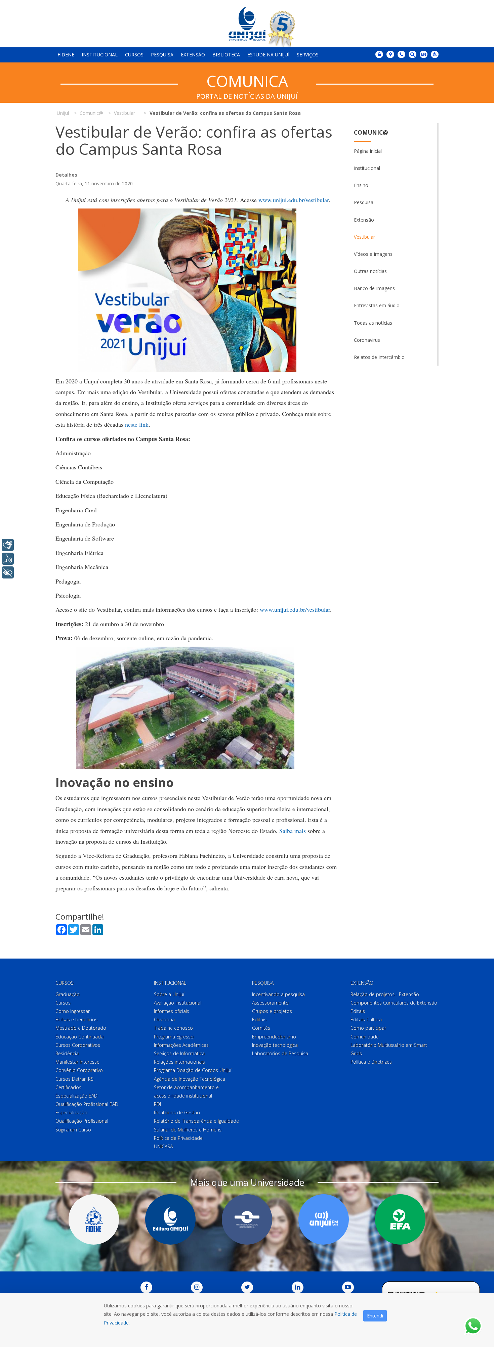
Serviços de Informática (179, 1053)
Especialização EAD (76, 1096)
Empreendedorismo (274, 1036)
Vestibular (364, 237)
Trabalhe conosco (173, 1028)
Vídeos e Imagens (373, 254)
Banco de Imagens (374, 288)
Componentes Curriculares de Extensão (394, 1003)
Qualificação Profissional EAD (86, 1104)
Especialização (71, 1112)
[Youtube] (348, 1287)
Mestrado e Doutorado (80, 1028)
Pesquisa (162, 54)
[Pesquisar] (412, 54)
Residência (67, 1053)
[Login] (379, 54)
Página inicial (368, 151)
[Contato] (401, 54)
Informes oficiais (171, 1011)
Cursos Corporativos (77, 1045)
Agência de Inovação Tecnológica (189, 1079)
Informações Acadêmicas (181, 1045)
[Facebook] (146, 1287)
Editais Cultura (366, 1019)
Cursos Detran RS (74, 1079)
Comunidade (365, 1036)
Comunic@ (371, 132)
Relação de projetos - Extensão (385, 994)
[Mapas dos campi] (390, 54)
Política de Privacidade (178, 1138)
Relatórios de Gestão (177, 1112)
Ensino (361, 185)
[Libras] (8, 545)
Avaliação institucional (177, 1003)
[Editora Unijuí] (170, 1219)
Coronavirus (367, 340)
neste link (137, 424)
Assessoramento (270, 1003)
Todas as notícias (373, 323)
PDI (157, 1104)
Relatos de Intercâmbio (379, 357)
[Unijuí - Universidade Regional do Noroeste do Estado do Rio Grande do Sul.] (247, 24)
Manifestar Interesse (77, 1062)
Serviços (308, 54)
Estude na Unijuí (268, 54)
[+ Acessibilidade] (8, 572)
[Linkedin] (297, 1287)
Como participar (368, 1028)
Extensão (193, 54)
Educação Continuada (79, 1036)
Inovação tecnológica (275, 1045)
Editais (259, 1019)
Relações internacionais (179, 1062)
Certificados (68, 1087)
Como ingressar (72, 1011)
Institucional (100, 54)
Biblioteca (226, 54)
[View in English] (423, 54)
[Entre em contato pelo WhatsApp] (473, 1326)
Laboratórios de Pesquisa (280, 1053)
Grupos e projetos (272, 1011)
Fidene (65, 54)
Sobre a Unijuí (169, 994)
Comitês (261, 1028)
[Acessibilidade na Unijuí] (435, 54)
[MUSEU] (247, 1219)
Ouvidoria (164, 1019)
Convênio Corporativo (79, 1070)
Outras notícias (370, 271)
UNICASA (163, 1146)
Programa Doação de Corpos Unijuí (192, 1070)
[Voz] (8, 559)
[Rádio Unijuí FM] (323, 1219)
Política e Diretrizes (371, 1062)
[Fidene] (94, 1219)
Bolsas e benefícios (76, 1019)
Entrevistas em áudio (377, 305)
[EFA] (400, 1219)
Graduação (67, 994)
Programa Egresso (174, 1036)
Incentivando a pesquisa (278, 994)
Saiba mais (292, 831)
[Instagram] (197, 1287)
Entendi (375, 1315)
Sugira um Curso (73, 1129)
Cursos (134, 54)
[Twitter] (247, 1287)
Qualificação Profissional (81, 1121)
